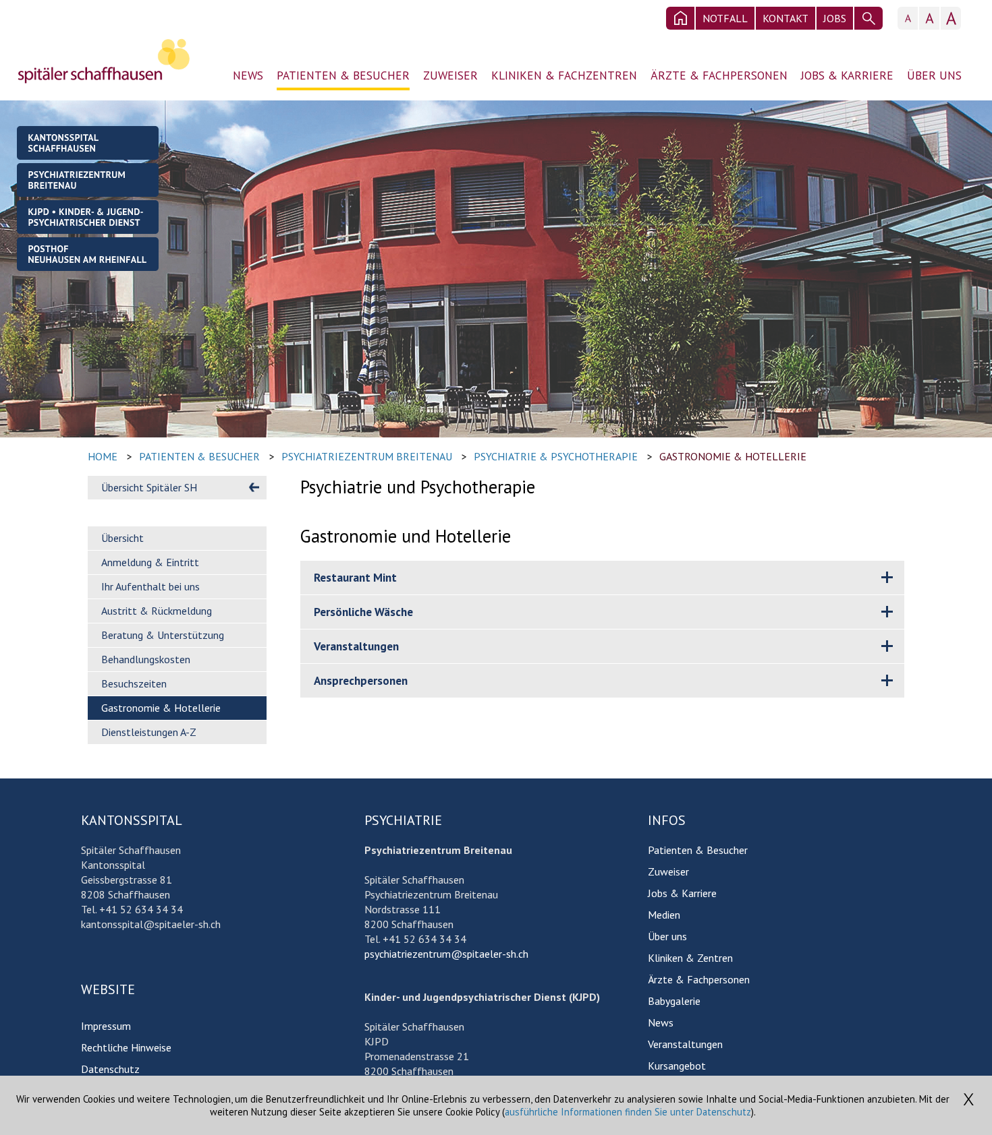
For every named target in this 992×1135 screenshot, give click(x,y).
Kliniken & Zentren (690, 957)
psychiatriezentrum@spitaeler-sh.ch (446, 953)
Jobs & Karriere (847, 75)
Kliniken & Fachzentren (564, 75)
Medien (664, 914)
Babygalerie (674, 1001)
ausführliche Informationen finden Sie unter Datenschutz (628, 1111)
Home (102, 456)
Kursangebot (677, 1065)
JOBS (834, 18)
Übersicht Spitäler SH (149, 487)
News (248, 75)
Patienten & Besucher (343, 75)
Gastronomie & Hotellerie (732, 456)
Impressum (106, 1026)
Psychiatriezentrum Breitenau (366, 456)
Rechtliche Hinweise (126, 1047)
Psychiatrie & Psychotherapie (556, 456)
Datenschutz (110, 1069)
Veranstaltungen (685, 1044)
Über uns (934, 75)
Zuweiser (450, 75)
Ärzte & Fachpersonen (719, 75)
